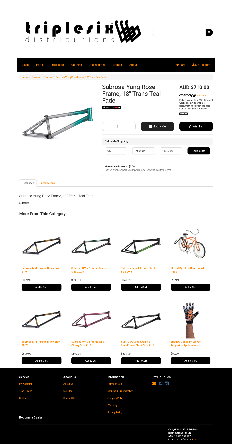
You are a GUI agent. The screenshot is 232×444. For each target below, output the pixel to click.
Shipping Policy (116, 398)
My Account (25, 383)
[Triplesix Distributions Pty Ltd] (83, 30)
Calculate (200, 151)
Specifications (47, 183)
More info (201, 95)
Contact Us (69, 398)
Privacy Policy (115, 412)
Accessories (98, 64)
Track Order (25, 391)
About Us (68, 383)
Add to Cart (41, 287)
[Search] (209, 32)
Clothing (77, 64)
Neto (193, 439)
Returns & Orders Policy (120, 391)
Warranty (112, 405)
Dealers (23, 398)
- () (182, 64)
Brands (118, 64)
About (133, 64)
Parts (40, 64)
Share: (106, 107)
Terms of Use (115, 383)
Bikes (25, 64)
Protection (57, 64)
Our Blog (68, 391)
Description (28, 183)
